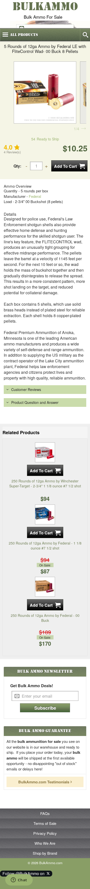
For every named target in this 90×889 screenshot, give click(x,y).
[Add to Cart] (69, 165)
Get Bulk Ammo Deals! (31, 685)
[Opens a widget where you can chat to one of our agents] (19, 880)
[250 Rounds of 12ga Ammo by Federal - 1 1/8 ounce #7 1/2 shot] (45, 513)
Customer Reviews (26, 389)
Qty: (17, 166)
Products (24, 34)
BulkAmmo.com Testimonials (43, 782)
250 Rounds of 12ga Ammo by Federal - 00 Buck (45, 618)
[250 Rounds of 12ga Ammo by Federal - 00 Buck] (45, 586)
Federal (35, 196)
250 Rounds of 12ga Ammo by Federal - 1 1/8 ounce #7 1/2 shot (45, 545)
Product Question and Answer (34, 402)
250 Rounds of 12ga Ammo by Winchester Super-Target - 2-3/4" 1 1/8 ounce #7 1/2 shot (45, 483)
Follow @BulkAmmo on (24, 873)
